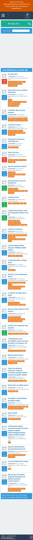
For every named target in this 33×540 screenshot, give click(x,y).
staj (21, 203)
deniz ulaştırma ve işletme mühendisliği (17, 101)
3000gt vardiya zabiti (13, 130)
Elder (16, 128)
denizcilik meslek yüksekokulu (15, 83)
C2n (16, 416)
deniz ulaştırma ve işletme (21, 120)
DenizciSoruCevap (8, 537)
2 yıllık (10, 99)
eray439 (17, 404)
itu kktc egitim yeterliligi (19, 333)
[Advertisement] (16, 50)
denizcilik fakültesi (13, 85)
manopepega (18, 78)
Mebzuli (17, 389)
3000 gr (10, 380)
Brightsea (17, 378)
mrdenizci (17, 438)
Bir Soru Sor (13, 23)
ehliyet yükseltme (15, 103)
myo (15, 363)
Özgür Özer (17, 485)
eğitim (23, 81)
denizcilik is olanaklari (13, 224)
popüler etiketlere (16, 497)
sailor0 (16, 280)
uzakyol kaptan (23, 224)
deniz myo (11, 188)
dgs (19, 81)
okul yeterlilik (15, 147)
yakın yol (15, 380)
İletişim (3, 536)
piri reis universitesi (13, 81)
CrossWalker (18, 465)
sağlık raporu (11, 391)
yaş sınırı (10, 160)
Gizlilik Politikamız (11, 536)
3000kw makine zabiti (13, 105)
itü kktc (10, 333)
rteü (23, 190)
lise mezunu (11, 120)
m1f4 (16, 233)
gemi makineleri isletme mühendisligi (17, 132)
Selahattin (17, 266)
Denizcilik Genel (19, 127)
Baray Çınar (17, 96)
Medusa (10, 315)
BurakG (16, 359)
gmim (10, 241)
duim (13, 361)
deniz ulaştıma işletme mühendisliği (16, 286)
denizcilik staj (16, 203)
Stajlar (16, 199)
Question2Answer (11, 538)
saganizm (17, 186)
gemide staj (11, 176)
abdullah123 (18, 331)
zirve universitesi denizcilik (14, 490)
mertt (16, 116)
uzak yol (21, 380)
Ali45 (16, 253)
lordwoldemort (18, 299)
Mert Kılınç (17, 347)
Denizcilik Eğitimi (19, 76)
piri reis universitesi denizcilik (18, 455)
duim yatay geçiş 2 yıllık (17, 118)
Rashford (17, 156)
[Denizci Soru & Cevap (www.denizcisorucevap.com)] (8, 15)
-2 (23, 406)
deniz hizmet (19, 255)
